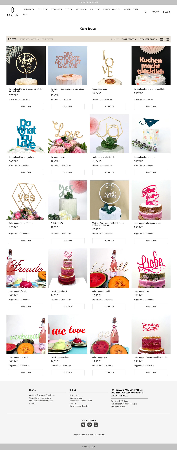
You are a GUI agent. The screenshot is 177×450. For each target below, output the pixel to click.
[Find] (146, 11)
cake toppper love (141, 291)
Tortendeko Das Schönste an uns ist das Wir (67, 90)
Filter (12, 39)
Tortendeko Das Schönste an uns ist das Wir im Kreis (26, 90)
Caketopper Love (99, 89)
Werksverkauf (76, 398)
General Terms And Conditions (42, 395)
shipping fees (99, 434)
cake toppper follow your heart (147, 223)
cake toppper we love (60, 357)
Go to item (26, 106)
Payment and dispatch (79, 406)
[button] (162, 39)
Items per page (147, 39)
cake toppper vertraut (18, 357)
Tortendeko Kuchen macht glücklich (149, 89)
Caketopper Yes (57, 223)
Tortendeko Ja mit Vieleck (103, 157)
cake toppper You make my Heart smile (150, 357)
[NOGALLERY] (12, 12)
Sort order (128, 39)
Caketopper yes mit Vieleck (21, 223)
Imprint (32, 403)
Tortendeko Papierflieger (144, 157)
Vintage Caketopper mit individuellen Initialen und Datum (108, 224)
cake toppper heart (59, 291)
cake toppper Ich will (101, 291)
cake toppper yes (99, 357)
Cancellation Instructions (40, 398)
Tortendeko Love (58, 157)
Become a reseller (118, 406)
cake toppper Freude (18, 291)
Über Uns (74, 395)
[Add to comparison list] (42, 51)
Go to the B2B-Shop (119, 401)
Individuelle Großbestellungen (124, 404)
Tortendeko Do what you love (21, 157)
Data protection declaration (41, 401)
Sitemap (73, 403)
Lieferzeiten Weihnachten (81, 401)
